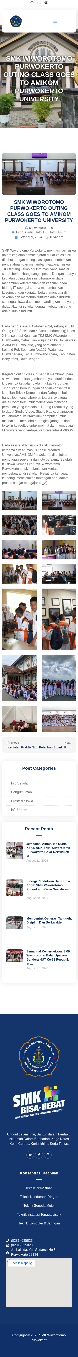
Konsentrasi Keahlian (39, 1173)
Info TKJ (42, 232)
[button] (55, 21)
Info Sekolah (25, 232)
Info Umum (58, 232)
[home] (16, 21)
